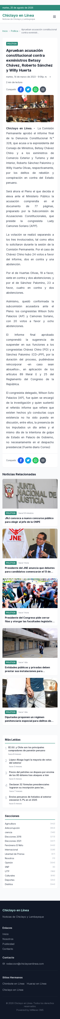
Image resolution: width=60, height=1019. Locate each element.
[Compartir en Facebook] (21, 89)
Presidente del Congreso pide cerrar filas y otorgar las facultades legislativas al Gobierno (30, 619)
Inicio (5, 31)
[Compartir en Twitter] (28, 89)
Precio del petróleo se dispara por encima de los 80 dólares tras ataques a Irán (31, 773)
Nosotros (7, 939)
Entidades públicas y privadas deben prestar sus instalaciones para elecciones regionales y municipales (27, 669)
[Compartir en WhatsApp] (35, 89)
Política (14, 31)
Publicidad (8, 943)
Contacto (7, 948)
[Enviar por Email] (43, 89)
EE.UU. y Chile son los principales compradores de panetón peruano (26, 749)
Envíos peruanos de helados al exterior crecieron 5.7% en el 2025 (30, 798)
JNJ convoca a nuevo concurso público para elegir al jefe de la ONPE (29, 520)
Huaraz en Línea (36, 983)
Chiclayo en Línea (12, 989)
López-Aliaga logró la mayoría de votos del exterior (30, 761)
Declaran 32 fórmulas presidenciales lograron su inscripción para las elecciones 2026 (29, 786)
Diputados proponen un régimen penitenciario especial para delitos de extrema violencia (28, 719)
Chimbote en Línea (13, 983)
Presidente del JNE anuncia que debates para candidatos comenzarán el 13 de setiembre (30, 569)
